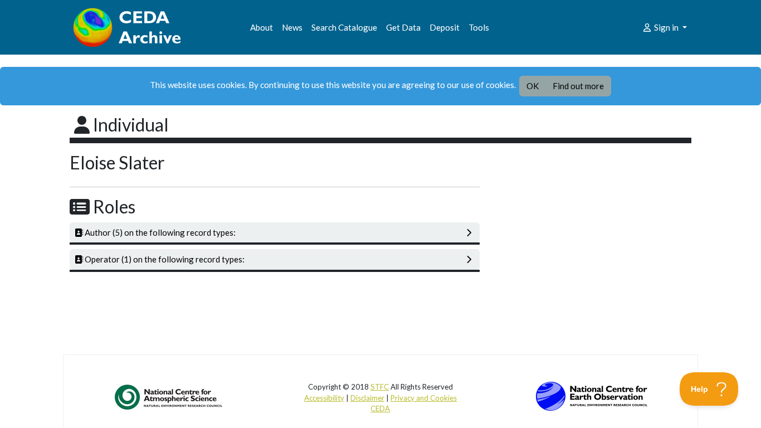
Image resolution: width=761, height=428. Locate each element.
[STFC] (591, 395)
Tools (479, 27)
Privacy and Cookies (424, 397)
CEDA (380, 408)
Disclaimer (367, 397)
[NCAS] (169, 397)
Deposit (445, 27)
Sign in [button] (666, 27)
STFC (379, 386)
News (292, 27)
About (261, 27)
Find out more (578, 86)
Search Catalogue (344, 27)
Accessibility (324, 397)
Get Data (403, 27)
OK (532, 86)
